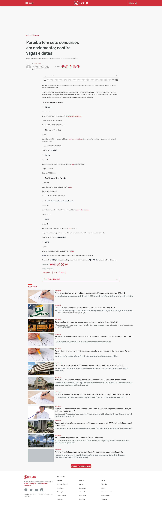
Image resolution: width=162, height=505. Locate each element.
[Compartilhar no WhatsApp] (63, 66)
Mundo (81, 484)
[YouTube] (36, 490)
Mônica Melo (38, 64)
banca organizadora (74, 116)
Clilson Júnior (61, 495)
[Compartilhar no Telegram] (78, 66)
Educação (60, 492)
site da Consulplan (82, 210)
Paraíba (59, 480)
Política (81, 480)
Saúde (103, 488)
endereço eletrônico (76, 139)
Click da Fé (82, 495)
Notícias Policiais (62, 484)
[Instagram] (42, 490)
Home (28, 35)
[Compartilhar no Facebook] (66, 66)
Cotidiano (60, 488)
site (73, 164)
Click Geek (82, 499)
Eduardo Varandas (107, 492)
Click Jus (60, 499)
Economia (82, 488)
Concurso (35, 35)
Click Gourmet (105, 495)
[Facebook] (26, 490)
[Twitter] (31, 490)
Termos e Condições (30, 483)
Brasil (103, 480)
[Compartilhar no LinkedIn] (74, 66)
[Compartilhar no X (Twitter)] (70, 66)
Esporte (104, 484)
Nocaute (104, 499)
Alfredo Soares (84, 492)
